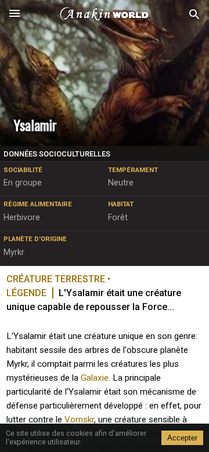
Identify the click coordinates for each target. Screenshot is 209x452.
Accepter (182, 437)
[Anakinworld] (104, 14)
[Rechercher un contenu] (194, 15)
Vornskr (79, 419)
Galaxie (95, 378)
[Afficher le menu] (14, 14)
